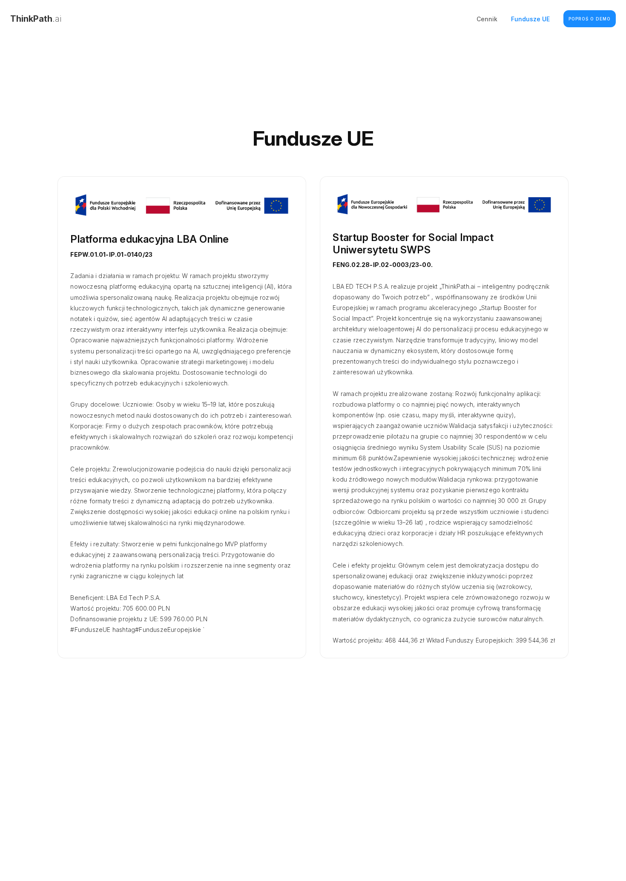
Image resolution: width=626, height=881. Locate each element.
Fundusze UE (530, 19)
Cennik (487, 19)
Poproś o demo (590, 18)
